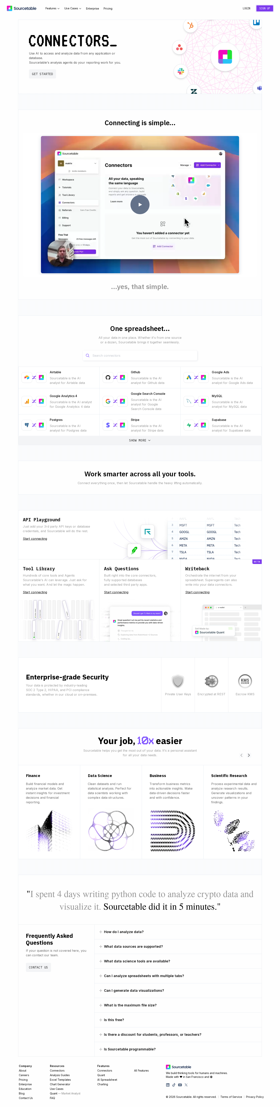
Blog (22, 1093)
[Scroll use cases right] (249, 755)
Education (25, 1088)
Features (51, 8)
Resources (57, 1066)
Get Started (42, 74)
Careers (24, 1075)
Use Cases (71, 8)
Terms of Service (231, 1097)
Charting (102, 1084)
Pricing (108, 8)
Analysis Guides (60, 1075)
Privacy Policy (255, 1097)
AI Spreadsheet (107, 1079)
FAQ (52, 1098)
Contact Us (38, 967)
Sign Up (264, 8)
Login (246, 8)
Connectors (57, 1070)
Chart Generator (60, 1084)
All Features (141, 1070)
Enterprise (92, 8)
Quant (65, 1093)
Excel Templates (60, 1079)
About (22, 1070)
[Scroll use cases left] (241, 755)
